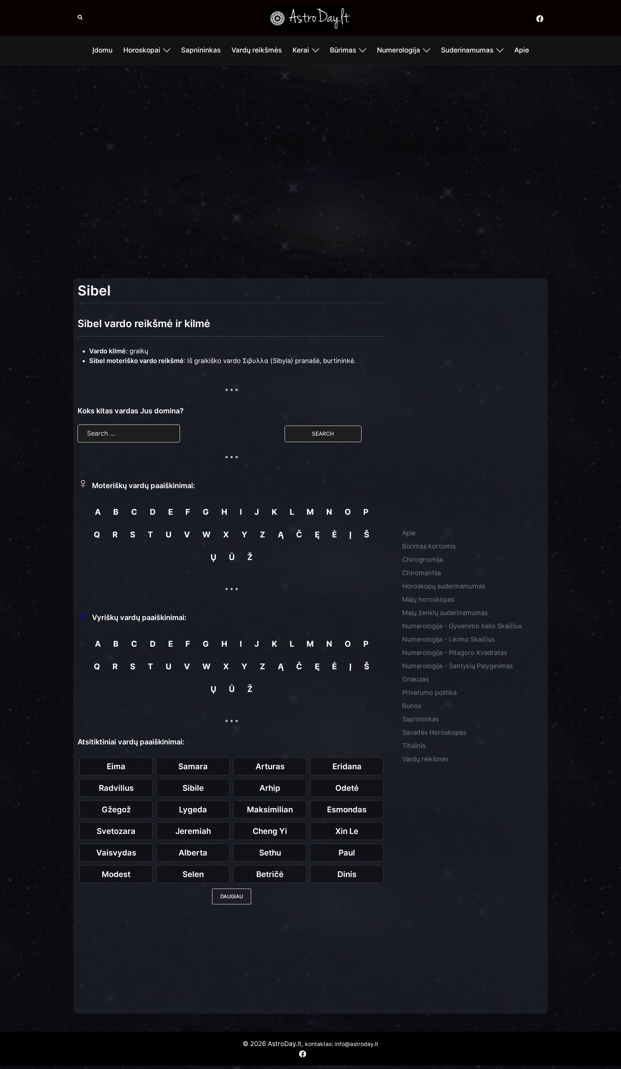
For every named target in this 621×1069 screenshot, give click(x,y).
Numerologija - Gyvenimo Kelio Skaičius (462, 626)
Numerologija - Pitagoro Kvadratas (454, 652)
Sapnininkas (201, 50)
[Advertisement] (310, 122)
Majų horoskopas (428, 599)
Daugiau (231, 896)
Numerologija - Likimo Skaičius (448, 639)
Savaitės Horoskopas (434, 732)
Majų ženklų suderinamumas (445, 612)
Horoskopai (141, 50)
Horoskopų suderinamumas (443, 586)
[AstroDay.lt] (310, 17)
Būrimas (343, 50)
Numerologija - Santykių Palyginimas (457, 666)
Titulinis (414, 745)
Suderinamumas (467, 50)
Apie (521, 50)
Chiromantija (421, 573)
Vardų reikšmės (256, 50)
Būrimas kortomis (429, 546)
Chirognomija (422, 559)
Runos (411, 706)
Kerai (301, 50)
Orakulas (415, 679)
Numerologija (398, 50)
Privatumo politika (429, 692)
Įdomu (102, 50)
